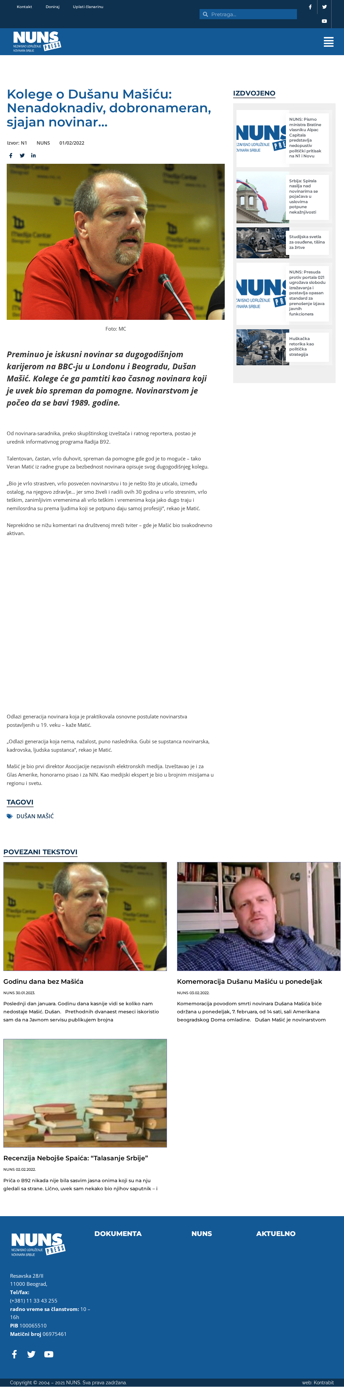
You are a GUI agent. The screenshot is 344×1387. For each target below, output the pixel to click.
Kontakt (24, 6)
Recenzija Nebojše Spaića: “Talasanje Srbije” (75, 1158)
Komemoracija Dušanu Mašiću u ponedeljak (249, 981)
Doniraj (52, 6)
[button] (219, 41)
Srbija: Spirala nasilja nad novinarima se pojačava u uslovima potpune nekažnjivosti (303, 196)
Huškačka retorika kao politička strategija (301, 346)
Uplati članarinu (88, 6)
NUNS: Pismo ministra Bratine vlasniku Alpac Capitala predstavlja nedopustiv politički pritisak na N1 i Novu (305, 137)
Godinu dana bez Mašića (43, 981)
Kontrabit (324, 1382)
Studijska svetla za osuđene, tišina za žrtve (307, 242)
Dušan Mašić (35, 816)
